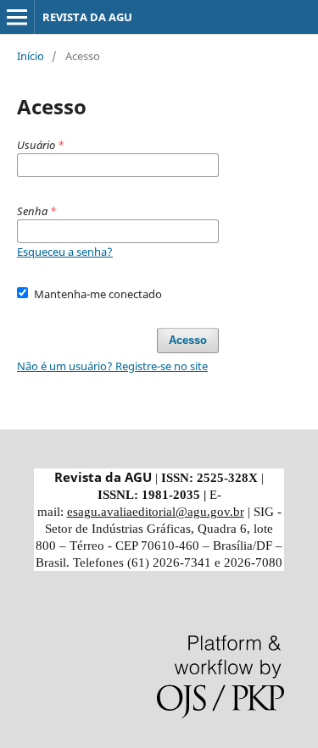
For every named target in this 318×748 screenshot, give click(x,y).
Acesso (188, 340)
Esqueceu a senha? (65, 251)
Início (30, 56)
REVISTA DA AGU (87, 17)
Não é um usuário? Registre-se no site (112, 366)
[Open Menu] (17, 17)
